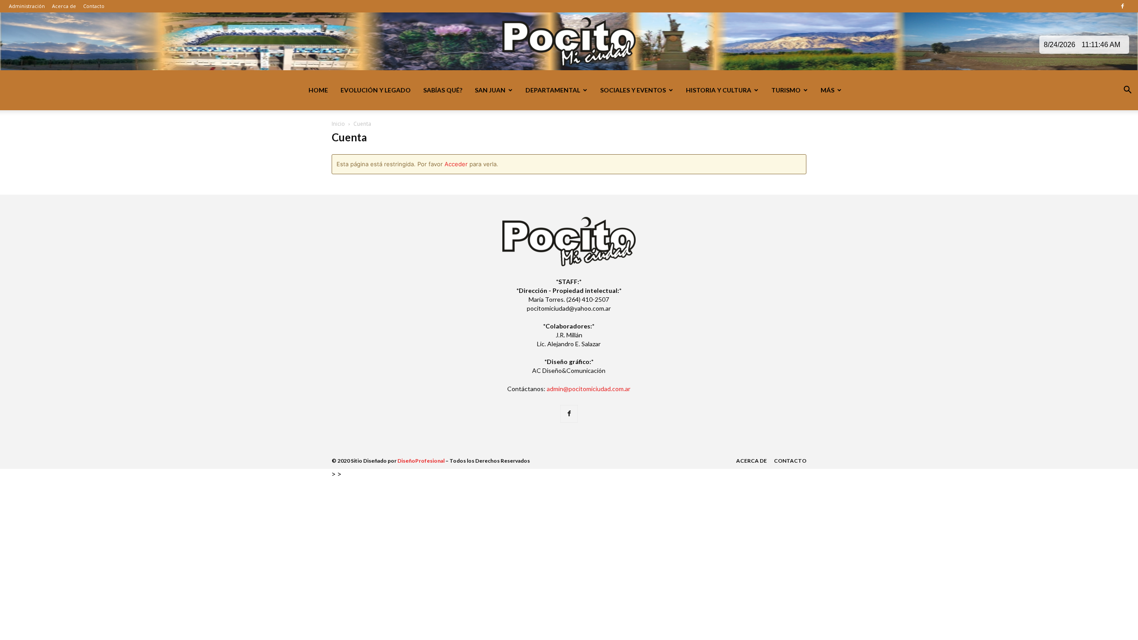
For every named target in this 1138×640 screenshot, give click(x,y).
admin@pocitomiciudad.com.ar (588, 388)
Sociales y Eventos (633, 90)
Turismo (786, 90)
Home (318, 90)
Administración (27, 6)
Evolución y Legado (376, 90)
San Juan (490, 90)
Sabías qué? (442, 90)
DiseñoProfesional (421, 460)
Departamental (552, 90)
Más (827, 90)
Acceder (456, 164)
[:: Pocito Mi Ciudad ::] (569, 42)
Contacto (93, 6)
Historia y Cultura (718, 90)
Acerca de (64, 6)
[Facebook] (1122, 6)
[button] (1127, 91)
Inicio (338, 124)
